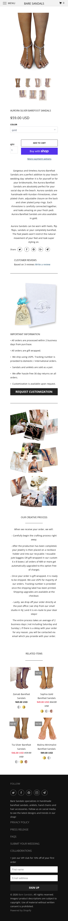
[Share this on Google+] (40, 249)
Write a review (42, 264)
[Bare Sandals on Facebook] (21, 793)
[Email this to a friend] (47, 249)
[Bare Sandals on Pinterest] (29, 793)
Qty (12, 144)
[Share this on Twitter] (19, 249)
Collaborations (21, 850)
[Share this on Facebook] (26, 249)
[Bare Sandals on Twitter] (14, 793)
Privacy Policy (19, 822)
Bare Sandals (25, 894)
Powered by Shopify (20, 910)
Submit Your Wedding (25, 843)
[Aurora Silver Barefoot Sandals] (34, 42)
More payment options (39, 158)
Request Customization (34, 392)
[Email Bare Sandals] (45, 793)
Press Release (19, 829)
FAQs (13, 836)
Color (13, 124)
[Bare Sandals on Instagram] (37, 793)
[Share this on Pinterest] (33, 249)
